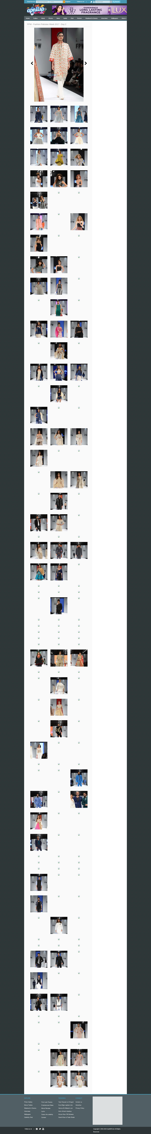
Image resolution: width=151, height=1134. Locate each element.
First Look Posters (46, 1102)
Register (67, 1)
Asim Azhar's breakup (64, 1111)
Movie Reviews (45, 1108)
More (123, 18)
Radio (65, 18)
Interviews (104, 18)
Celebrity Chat (28, 1117)
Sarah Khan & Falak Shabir (66, 1117)
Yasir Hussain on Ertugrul (66, 1102)
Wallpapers (114, 18)
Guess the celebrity (47, 1114)
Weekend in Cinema (91, 18)
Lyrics (43, 1111)
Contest (43, 1117)
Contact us (79, 1102)
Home (28, 18)
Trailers (35, 18)
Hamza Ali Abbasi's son (65, 1108)
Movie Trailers (28, 1105)
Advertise (78, 1105)
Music (43, 18)
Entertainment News (47, 1105)
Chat (72, 18)
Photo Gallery (28, 1102)
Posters (79, 18)
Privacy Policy (80, 1108)
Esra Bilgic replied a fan (65, 1105)
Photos (51, 18)
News (58, 18)
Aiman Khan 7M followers (66, 1114)
